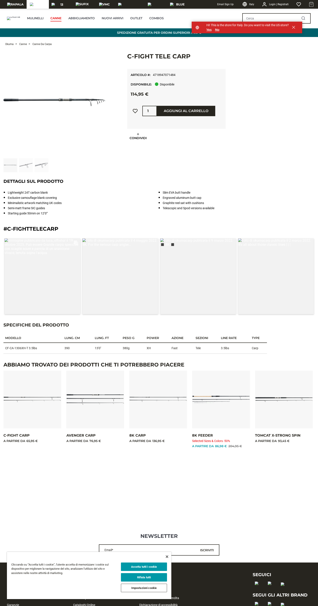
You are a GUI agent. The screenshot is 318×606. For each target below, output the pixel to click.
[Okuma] (37, 4)
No (217, 30)
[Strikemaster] (130, 4)
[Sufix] (82, 4)
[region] (89, 575)
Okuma (9, 44)
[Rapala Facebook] (258, 590)
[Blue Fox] (178, 4)
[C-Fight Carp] (32, 399)
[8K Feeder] (221, 399)
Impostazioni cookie (144, 588)
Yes (209, 30)
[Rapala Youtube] (284, 591)
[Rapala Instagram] (271, 590)
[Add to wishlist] (135, 111)
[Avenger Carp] (95, 399)
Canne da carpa (42, 44)
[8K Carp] (158, 399)
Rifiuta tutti (144, 577)
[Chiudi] (167, 556)
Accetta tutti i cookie (144, 566)
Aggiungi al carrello (186, 111)
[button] (42, 276)
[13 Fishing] (60, 4)
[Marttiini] (156, 4)
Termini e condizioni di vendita (159, 598)
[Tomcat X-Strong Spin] (284, 399)
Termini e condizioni (152, 591)
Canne (23, 44)
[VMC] (104, 4)
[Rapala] (15, 4)
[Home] (13, 18)
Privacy (144, 584)
